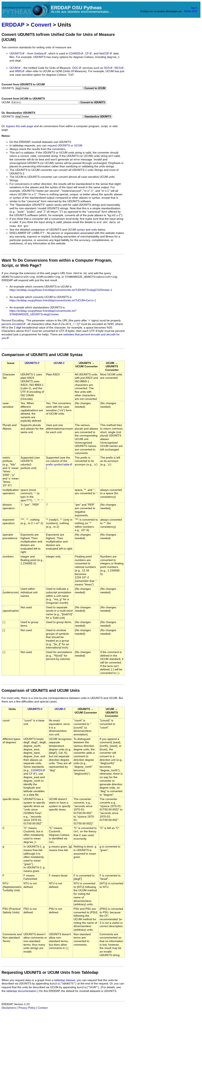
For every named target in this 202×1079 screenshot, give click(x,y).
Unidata (39, 53)
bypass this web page (19, 126)
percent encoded (12, 324)
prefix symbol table (57, 464)
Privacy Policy (27, 1007)
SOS (107, 67)
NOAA (187, 11)
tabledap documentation (21, 991)
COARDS (74, 53)
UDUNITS (15, 53)
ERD (194, 11)
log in (194, 7)
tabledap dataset (64, 980)
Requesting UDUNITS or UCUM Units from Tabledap (50, 972)
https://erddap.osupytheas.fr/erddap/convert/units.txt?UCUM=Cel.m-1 (52, 300)
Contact (43, 1007)
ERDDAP (13, 25)
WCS (117, 67)
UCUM (13, 67)
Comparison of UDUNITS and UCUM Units (41, 690)
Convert (41, 25)
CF (87, 53)
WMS (18, 71)
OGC (75, 67)
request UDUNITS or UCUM (64, 145)
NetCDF (104, 53)
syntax (81, 229)
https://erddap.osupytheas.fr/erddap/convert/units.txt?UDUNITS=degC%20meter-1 (60, 289)
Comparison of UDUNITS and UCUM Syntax (42, 355)
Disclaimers (9, 1007)
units (94, 229)
